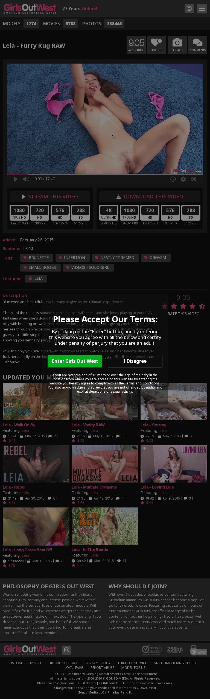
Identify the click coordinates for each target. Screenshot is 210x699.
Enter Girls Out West (75, 361)
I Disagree (135, 361)
